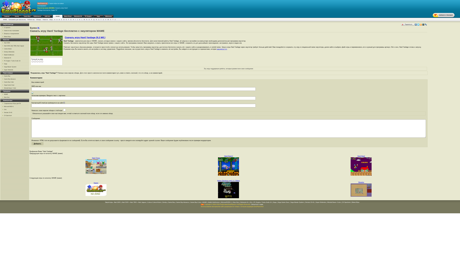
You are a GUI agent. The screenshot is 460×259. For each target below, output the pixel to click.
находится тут (222, 49)
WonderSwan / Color (10, 88)
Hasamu (361, 182)
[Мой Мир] (423, 24)
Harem (96, 183)
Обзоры (38, 19)
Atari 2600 (7, 43)
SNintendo (108, 16)
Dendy (17, 16)
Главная (6, 16)
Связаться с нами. (257, 204)
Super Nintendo (8, 70)
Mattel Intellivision (9, 55)
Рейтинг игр (30, 19)
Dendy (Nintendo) (9, 52)
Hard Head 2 (228, 156)
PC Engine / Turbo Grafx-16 (12, 61)
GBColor (47, 16)
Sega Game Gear (9, 85)
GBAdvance (37, 16)
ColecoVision (8, 49)
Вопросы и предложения (11, 33)
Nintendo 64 (78, 16)
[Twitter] (418, 24)
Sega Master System (10, 67)
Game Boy (27, 16)
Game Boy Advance (10, 79)
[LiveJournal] (426, 24)
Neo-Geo (6, 97)
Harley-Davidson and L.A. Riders (228, 181)
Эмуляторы (109, 202)
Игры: (51, 19)
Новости (45, 19)
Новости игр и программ (11, 30)
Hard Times (96, 158)
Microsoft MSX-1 (9, 106)
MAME (58, 16)
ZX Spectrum (8, 115)
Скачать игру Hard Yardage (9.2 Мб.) (85, 37)
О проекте (7, 27)
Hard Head (361, 156)
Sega (98, 16)
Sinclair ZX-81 (8, 112)
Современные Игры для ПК (12, 103)
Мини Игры (68, 16)
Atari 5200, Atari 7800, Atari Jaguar (14, 46)
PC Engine (88, 16)
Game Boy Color (9, 82)
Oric (5, 109)
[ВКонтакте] (416, 24)
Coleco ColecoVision (154, 202)
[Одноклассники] (421, 24)
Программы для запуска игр (17, 19)
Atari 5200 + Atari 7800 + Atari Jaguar (134, 202)
